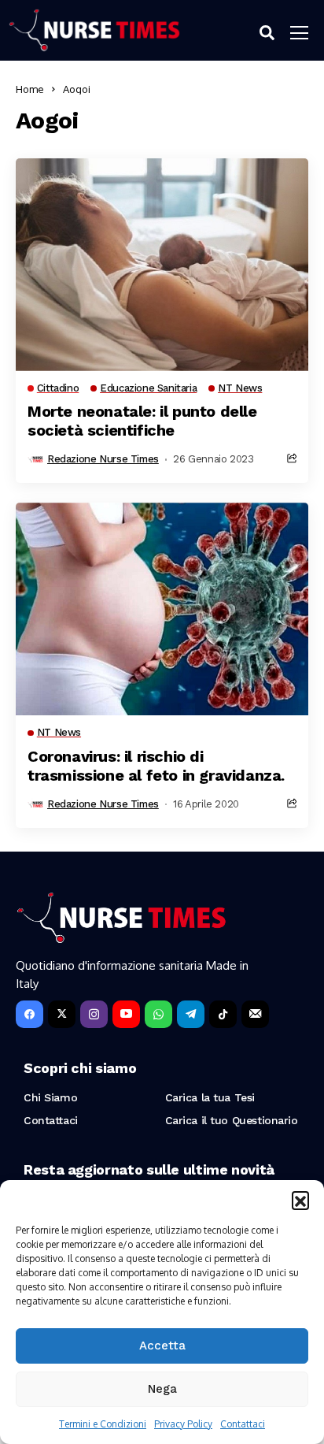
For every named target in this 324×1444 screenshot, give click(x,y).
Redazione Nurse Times (103, 459)
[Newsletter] (255, 1014)
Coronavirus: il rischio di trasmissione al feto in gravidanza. (156, 766)
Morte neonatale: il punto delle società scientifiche (142, 421)
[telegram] (190, 1014)
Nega (162, 1389)
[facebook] (29, 1014)
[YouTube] (126, 1014)
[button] (300, 1200)
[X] (61, 1014)
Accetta (162, 1345)
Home (30, 89)
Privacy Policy (183, 1424)
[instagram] (94, 1014)
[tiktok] (223, 1014)
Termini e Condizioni (102, 1424)
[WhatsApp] (158, 1014)
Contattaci (242, 1424)
